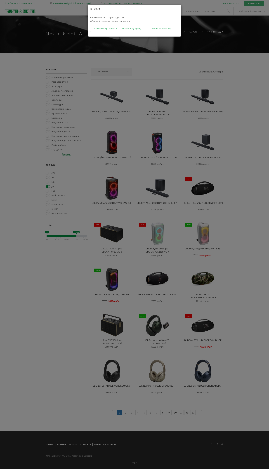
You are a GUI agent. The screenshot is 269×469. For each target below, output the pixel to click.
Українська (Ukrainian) (105, 28)
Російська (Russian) (161, 28)
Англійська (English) (131, 28)
